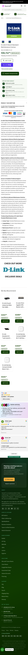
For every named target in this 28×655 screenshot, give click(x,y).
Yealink (3, 538)
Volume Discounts (6, 573)
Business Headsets (6, 524)
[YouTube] (12, 508)
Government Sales (6, 570)
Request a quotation (10, 483)
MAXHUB (4, 544)
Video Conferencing (6, 518)
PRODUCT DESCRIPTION (8, 103)
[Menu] (25, 5)
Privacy (3, 630)
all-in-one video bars (12, 501)
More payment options (7, 69)
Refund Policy (5, 596)
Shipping (3, 55)
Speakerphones (5, 521)
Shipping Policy (5, 593)
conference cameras (16, 503)
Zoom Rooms (5, 564)
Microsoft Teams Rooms (7, 561)
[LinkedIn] (3, 508)
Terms (7, 630)
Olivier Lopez (8, 421)
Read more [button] (3, 416)
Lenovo (3, 550)
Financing (4, 576)
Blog (3, 587)
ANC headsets (20, 501)
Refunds (11, 630)
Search (3, 590)
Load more (14, 453)
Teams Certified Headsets (8, 527)
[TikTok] (15, 508)
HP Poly (3, 541)
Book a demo (10, 479)
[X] (18, 508)
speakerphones (5, 503)
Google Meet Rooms (6, 567)
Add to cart (5, 321)
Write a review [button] (6, 399)
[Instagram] (9, 508)
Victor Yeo (7, 437)
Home (2, 18)
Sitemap (4, 599)
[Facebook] (6, 508)
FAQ (3, 584)
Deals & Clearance (6, 530)
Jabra (3, 547)
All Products (5, 515)
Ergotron (4, 553)
